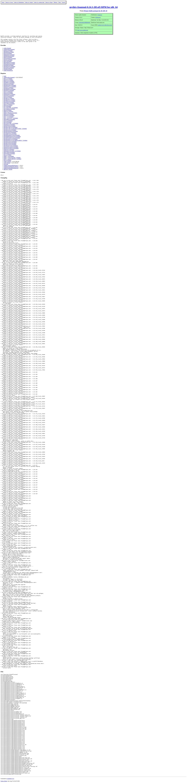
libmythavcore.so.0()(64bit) (10, 130)
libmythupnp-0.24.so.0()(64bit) (11, 145)
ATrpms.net (98, 17)
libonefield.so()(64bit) (9, 65)
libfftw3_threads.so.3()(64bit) (10, 113)
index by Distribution (19, 2)
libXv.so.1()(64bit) (8, 97)
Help (60, 2)
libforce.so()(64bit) (8, 57)
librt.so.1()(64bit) (7, 155)
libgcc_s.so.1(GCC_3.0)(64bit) (11, 118)
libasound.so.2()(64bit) (9, 102)
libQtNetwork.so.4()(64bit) (10, 85)
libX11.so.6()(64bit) (8, 92)
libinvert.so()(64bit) (8, 60)
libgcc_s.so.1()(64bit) (8, 116)
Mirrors (55, 2)
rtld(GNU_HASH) (8, 169)
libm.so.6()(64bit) (8, 122)
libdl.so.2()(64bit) (8, 110)
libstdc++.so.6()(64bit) (9, 156)
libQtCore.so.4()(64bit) (9, 81)
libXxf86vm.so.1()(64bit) (9, 101)
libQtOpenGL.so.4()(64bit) (10, 86)
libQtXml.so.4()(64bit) (9, 90)
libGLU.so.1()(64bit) (8, 80)
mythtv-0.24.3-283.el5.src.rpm (105, 25)
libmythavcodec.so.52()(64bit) (10, 127)
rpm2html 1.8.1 (10, 778)
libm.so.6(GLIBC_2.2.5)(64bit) (11, 123)
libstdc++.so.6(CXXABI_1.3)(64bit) (12, 157)
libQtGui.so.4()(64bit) (9, 84)
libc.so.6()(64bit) (7, 106)
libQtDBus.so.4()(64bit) (9, 82)
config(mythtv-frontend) (9, 49)
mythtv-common (7, 161)
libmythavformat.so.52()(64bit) (11, 131)
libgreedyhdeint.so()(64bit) (10, 58)
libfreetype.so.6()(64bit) (9, 115)
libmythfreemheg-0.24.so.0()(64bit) (12, 135)
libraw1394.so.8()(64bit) (9, 152)
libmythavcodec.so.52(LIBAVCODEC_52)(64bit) (15, 128)
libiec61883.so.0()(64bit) (9, 119)
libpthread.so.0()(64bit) (9, 149)
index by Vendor (29, 2)
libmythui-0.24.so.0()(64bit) (10, 144)
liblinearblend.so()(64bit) (9, 64)
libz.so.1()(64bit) (7, 160)
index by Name (49, 2)
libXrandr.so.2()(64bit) (9, 95)
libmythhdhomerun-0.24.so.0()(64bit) (12, 136)
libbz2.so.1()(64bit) (8, 105)
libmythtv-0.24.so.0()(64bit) (10, 143)
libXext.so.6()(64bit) (8, 93)
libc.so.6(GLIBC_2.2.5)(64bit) (11, 107)
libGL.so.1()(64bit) (8, 78)
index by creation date (39, 2)
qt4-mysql (6, 164)
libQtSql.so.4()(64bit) (8, 88)
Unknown (99, 14)
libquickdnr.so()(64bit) (9, 67)
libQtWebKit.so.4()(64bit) (9, 89)
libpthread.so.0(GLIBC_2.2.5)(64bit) (12, 151)
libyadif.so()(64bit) (8, 69)
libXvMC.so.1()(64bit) (9, 98)
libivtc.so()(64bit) (7, 61)
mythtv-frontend (7, 48)
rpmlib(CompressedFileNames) (11, 165)
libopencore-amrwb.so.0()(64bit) (11, 148)
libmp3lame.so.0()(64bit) (9, 124)
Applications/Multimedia (84, 22)
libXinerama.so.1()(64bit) (9, 94)
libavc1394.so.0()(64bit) (9, 103)
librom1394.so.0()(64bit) (9, 153)
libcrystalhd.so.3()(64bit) (9, 109)
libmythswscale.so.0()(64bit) (10, 141)
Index (3, 2)
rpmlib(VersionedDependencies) (11, 168)
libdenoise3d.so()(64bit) (9, 54)
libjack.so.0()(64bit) (8, 120)
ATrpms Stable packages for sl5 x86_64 (95, 11)
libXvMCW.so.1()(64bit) (9, 99)
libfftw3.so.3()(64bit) (8, 111)
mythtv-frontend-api (8, 70)
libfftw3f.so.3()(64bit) (9, 114)
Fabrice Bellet (4, 781)
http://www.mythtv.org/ (82, 30)
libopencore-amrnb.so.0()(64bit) (11, 147)
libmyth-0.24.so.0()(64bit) (9, 126)
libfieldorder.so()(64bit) (9, 56)
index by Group (9, 2)
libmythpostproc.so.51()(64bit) (11, 139)
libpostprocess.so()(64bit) (9, 66)
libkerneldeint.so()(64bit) (9, 62)
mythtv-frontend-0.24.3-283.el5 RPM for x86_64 (93, 7)
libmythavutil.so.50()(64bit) (10, 132)
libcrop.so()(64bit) (8, 53)
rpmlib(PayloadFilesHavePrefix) (11, 166)
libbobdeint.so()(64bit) (9, 52)
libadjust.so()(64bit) (8, 50)
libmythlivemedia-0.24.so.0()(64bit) (12, 138)
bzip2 (5, 76)
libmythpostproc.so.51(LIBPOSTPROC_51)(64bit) (15, 140)
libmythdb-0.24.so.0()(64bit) (10, 134)
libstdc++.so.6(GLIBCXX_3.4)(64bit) (12, 159)
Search (63, 2)
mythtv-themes (7, 162)
